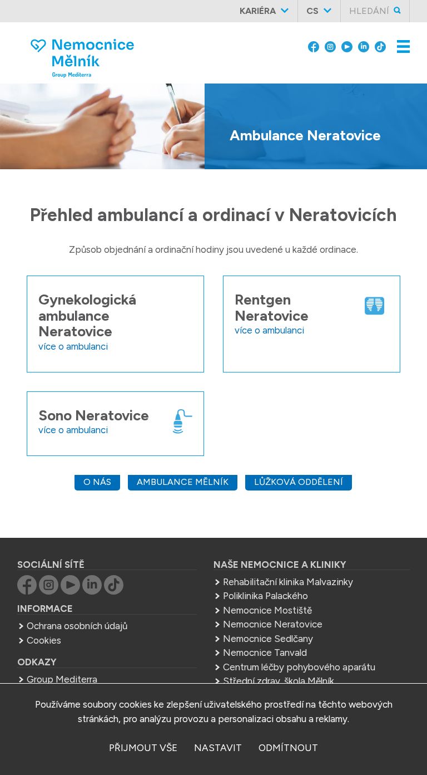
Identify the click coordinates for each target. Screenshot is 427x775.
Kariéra (258, 11)
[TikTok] (380, 45)
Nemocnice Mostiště (267, 610)
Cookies (44, 640)
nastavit (218, 747)
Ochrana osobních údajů (77, 625)
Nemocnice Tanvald (265, 652)
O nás (97, 482)
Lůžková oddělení (298, 482)
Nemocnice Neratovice (272, 624)
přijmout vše (143, 747)
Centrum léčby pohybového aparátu (299, 667)
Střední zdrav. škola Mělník (278, 680)
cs (312, 11)
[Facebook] (313, 45)
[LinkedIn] (363, 45)
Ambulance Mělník (183, 482)
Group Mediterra (62, 679)
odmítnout (288, 747)
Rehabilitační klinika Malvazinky (288, 581)
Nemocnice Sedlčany (268, 638)
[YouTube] (346, 45)
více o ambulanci (73, 346)
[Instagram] (330, 45)
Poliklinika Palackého (265, 595)
